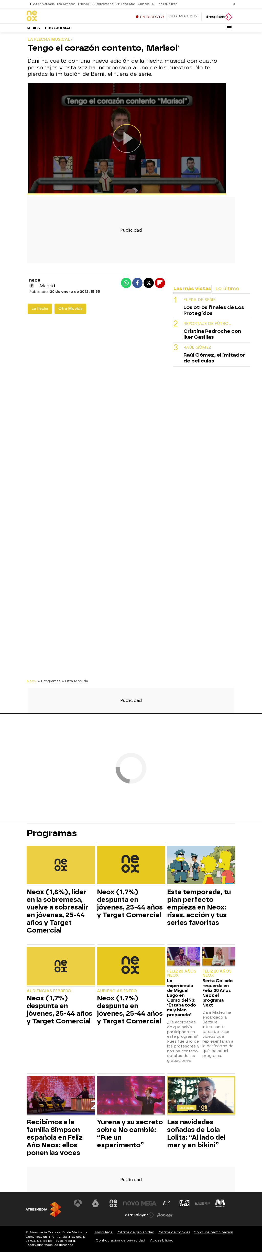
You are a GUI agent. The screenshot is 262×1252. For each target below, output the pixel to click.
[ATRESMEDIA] (43, 1209)
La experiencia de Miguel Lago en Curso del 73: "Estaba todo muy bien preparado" (181, 997)
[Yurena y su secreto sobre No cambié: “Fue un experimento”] (131, 1096)
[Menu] (229, 28)
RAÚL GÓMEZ (197, 347)
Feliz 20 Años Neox (181, 973)
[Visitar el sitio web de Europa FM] (202, 1203)
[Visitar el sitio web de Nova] (131, 1203)
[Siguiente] (232, 4)
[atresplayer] (218, 17)
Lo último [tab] (227, 288)
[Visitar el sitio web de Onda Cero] (184, 1203)
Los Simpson (66, 4)
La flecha (39, 308)
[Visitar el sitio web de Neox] (113, 1203)
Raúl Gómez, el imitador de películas (214, 358)
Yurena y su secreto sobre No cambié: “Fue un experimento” (130, 1133)
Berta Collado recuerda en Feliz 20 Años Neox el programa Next (217, 993)
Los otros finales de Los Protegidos (213, 310)
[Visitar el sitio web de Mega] (149, 1203)
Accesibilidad (161, 1240)
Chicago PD (146, 4)
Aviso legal (103, 1232)
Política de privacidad (135, 1232)
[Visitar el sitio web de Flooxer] (164, 1215)
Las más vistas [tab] (192, 288)
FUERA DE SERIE (199, 300)
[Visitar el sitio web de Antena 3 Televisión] (77, 1203)
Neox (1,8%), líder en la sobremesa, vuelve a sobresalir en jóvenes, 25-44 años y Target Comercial (57, 911)
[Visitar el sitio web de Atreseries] (166, 1203)
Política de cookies (174, 1232)
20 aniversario (43, 4)
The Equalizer (167, 4)
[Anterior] (29, 4)
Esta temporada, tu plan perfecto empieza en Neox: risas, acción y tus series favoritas (199, 907)
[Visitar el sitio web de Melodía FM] (220, 1203)
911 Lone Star (125, 4)
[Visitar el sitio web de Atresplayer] (140, 1215)
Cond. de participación (213, 1232)
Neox (32, 681)
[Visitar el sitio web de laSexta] (95, 1203)
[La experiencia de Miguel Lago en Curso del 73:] (183, 957)
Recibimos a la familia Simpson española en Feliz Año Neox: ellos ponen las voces (55, 1137)
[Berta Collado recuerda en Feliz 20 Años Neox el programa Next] (218, 957)
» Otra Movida (75, 681)
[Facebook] (31, 285)
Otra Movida (70, 308)
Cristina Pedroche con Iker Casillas (212, 334)
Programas (58, 28)
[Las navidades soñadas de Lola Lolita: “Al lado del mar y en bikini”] (201, 1096)
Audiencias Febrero (49, 991)
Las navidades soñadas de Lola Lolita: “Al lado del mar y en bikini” (196, 1133)
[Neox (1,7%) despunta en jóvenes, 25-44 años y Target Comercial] (131, 865)
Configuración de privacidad (120, 1240)
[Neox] (59, 16)
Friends (83, 4)
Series (33, 28)
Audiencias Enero (117, 991)
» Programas (49, 681)
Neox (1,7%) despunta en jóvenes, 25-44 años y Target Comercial (130, 903)
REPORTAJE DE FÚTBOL (207, 324)
